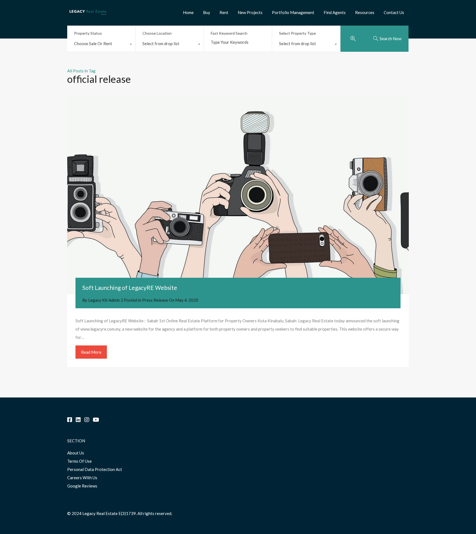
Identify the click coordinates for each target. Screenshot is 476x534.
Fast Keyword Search (229, 33)
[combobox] (101, 44)
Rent (224, 12)
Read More (91, 352)
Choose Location (157, 33)
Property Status (88, 33)
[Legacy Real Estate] (88, 16)
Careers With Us (82, 477)
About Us (75, 452)
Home (188, 12)
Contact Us (394, 12)
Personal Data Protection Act (94, 469)
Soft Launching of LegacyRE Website (129, 287)
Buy (206, 12)
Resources (364, 12)
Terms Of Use (79, 461)
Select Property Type (297, 33)
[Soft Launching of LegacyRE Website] (238, 195)
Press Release (155, 300)
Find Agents (335, 12)
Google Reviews (82, 485)
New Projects (250, 12)
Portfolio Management (293, 12)
